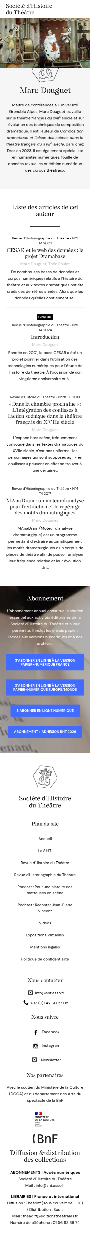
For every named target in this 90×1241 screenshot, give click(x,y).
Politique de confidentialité (45, 959)
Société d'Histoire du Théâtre (29, 9)
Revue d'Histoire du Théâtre (45, 862)
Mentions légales (45, 947)
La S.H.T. (45, 850)
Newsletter (50, 1060)
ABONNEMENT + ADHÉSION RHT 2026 (45, 731)
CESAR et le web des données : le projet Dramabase (45, 253)
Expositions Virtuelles (45, 935)
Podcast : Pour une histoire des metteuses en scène (45, 889)
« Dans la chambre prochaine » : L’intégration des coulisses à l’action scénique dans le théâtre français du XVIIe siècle (45, 413)
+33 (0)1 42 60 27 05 (49, 1003)
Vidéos (45, 923)
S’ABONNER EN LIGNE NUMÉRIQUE (45, 710)
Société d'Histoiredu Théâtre (45, 801)
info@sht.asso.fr (49, 993)
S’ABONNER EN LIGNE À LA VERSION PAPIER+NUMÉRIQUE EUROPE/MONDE (45, 687)
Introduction (45, 337)
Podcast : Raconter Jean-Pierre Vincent (45, 908)
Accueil (45, 838)
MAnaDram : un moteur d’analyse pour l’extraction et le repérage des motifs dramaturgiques (45, 507)
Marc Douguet (33, 263)
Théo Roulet (59, 263)
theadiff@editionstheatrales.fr (50, 1216)
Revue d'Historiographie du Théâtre (45, 874)
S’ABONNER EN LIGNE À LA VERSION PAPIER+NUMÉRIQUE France (45, 662)
